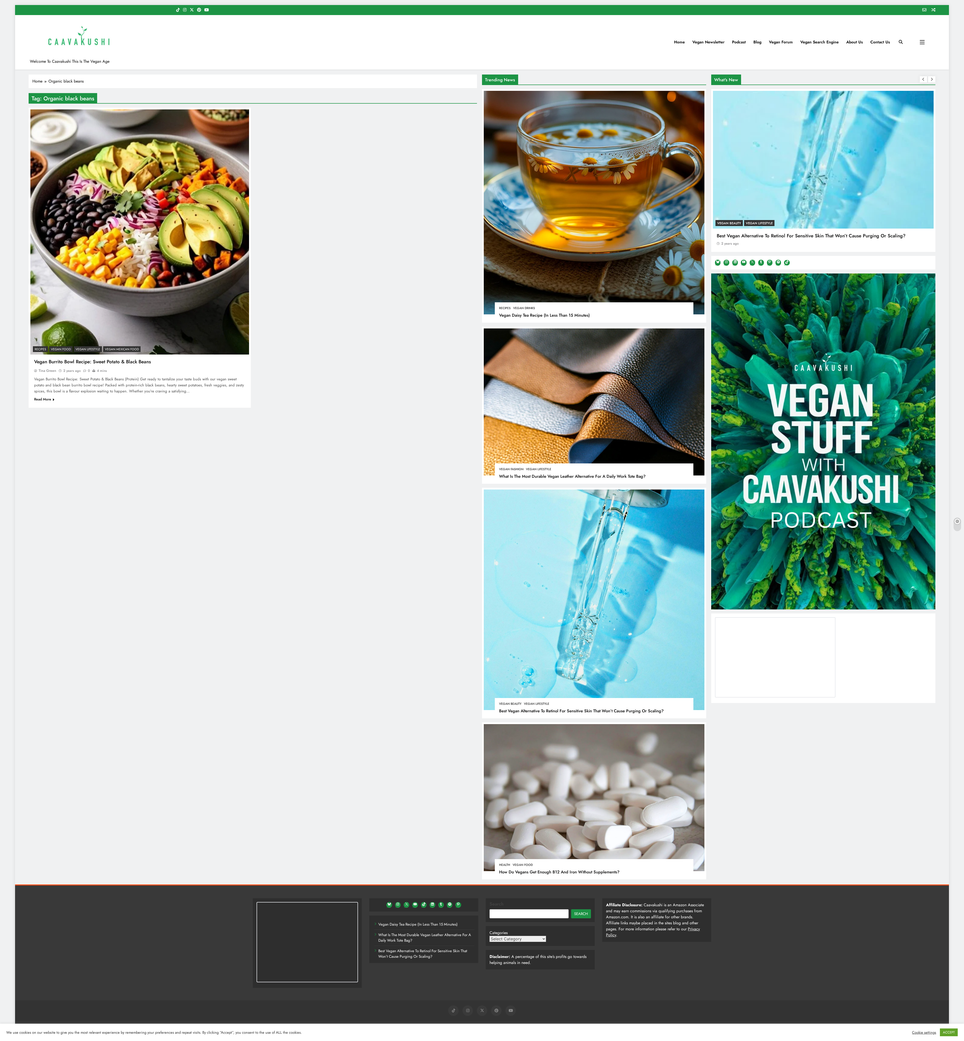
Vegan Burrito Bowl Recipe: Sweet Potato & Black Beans (92, 361)
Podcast (739, 42)
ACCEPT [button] (949, 1032)
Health (504, 865)
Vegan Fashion (511, 469)
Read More (42, 399)
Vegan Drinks (524, 308)
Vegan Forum (781, 42)
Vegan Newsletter (708, 42)
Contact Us (880, 42)
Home (679, 42)
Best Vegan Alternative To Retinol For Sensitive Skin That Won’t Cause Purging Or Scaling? (581, 711)
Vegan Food (523, 865)
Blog (757, 42)
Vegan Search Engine (819, 42)
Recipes (505, 308)
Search (497, 904)
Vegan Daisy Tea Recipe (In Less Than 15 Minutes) (544, 315)
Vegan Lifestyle (538, 469)
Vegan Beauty (510, 704)
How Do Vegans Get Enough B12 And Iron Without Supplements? (559, 872)
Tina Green (47, 370)
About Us (854, 42)
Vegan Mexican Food (122, 349)
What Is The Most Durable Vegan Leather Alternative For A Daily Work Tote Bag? (572, 476)
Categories (499, 933)
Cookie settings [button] (924, 1032)
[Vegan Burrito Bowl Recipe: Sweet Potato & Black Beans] (139, 232)
